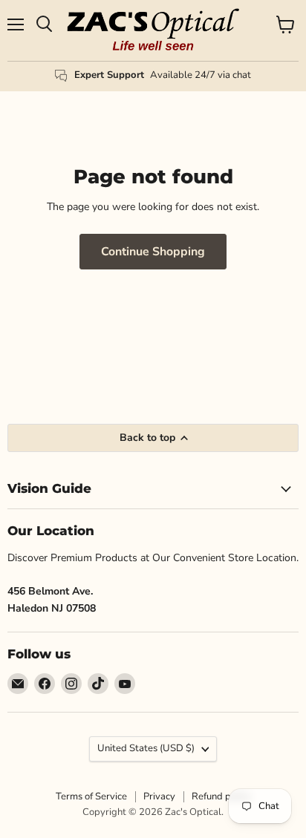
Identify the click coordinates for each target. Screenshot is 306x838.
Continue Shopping (153, 251)
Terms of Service (91, 796)
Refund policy (221, 796)
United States (146, 748)
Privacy (159, 796)
